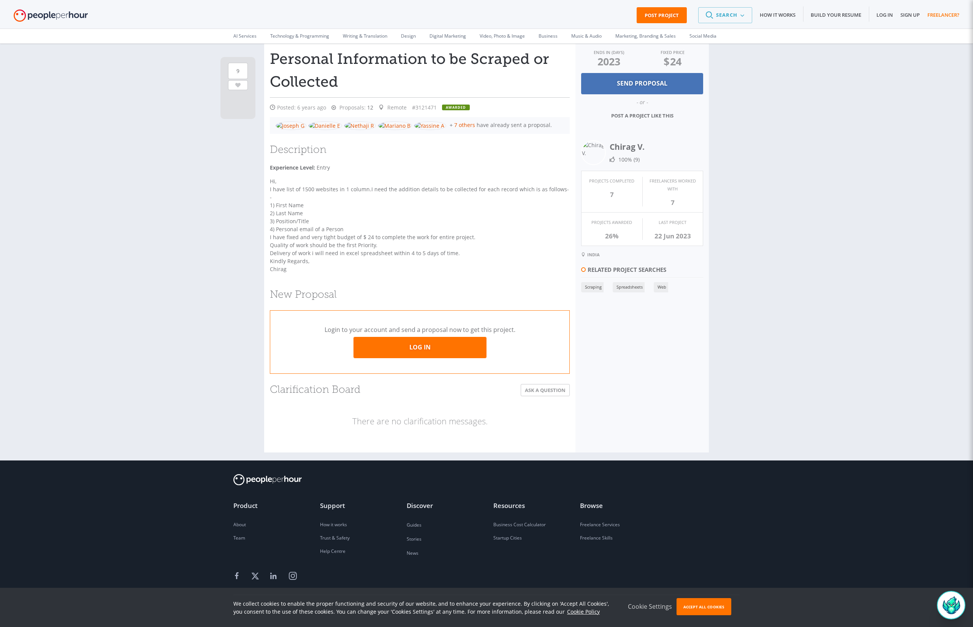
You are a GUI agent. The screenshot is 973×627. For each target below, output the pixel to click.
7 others (464, 125)
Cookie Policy (583, 611)
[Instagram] (293, 576)
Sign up (910, 14)
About (239, 524)
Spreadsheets (629, 287)
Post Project (662, 15)
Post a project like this (642, 115)
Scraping (593, 287)
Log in (884, 14)
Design (408, 36)
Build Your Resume (836, 14)
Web (662, 287)
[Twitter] (256, 576)
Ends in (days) (609, 52)
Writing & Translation (365, 36)
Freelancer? (943, 14)
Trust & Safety (335, 538)
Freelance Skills (596, 538)
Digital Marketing (447, 36)
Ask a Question (545, 390)
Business (548, 36)
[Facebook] (238, 576)
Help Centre (332, 551)
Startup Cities (507, 538)
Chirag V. (627, 146)
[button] (725, 15)
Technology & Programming (299, 36)
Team (239, 538)
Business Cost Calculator (519, 524)
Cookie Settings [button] (650, 606)
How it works (778, 14)
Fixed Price (673, 52)
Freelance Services (600, 524)
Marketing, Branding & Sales (645, 36)
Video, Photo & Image (502, 36)
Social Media (702, 36)
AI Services (245, 36)
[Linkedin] (274, 576)
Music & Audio (586, 36)
